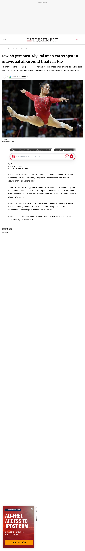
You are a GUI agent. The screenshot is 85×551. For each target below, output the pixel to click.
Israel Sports (26, 49)
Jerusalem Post (6, 49)
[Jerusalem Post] (42, 40)
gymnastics (5, 232)
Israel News (16, 49)
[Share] (4, 77)
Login (77, 39)
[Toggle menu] (5, 39)
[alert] (18, 527)
